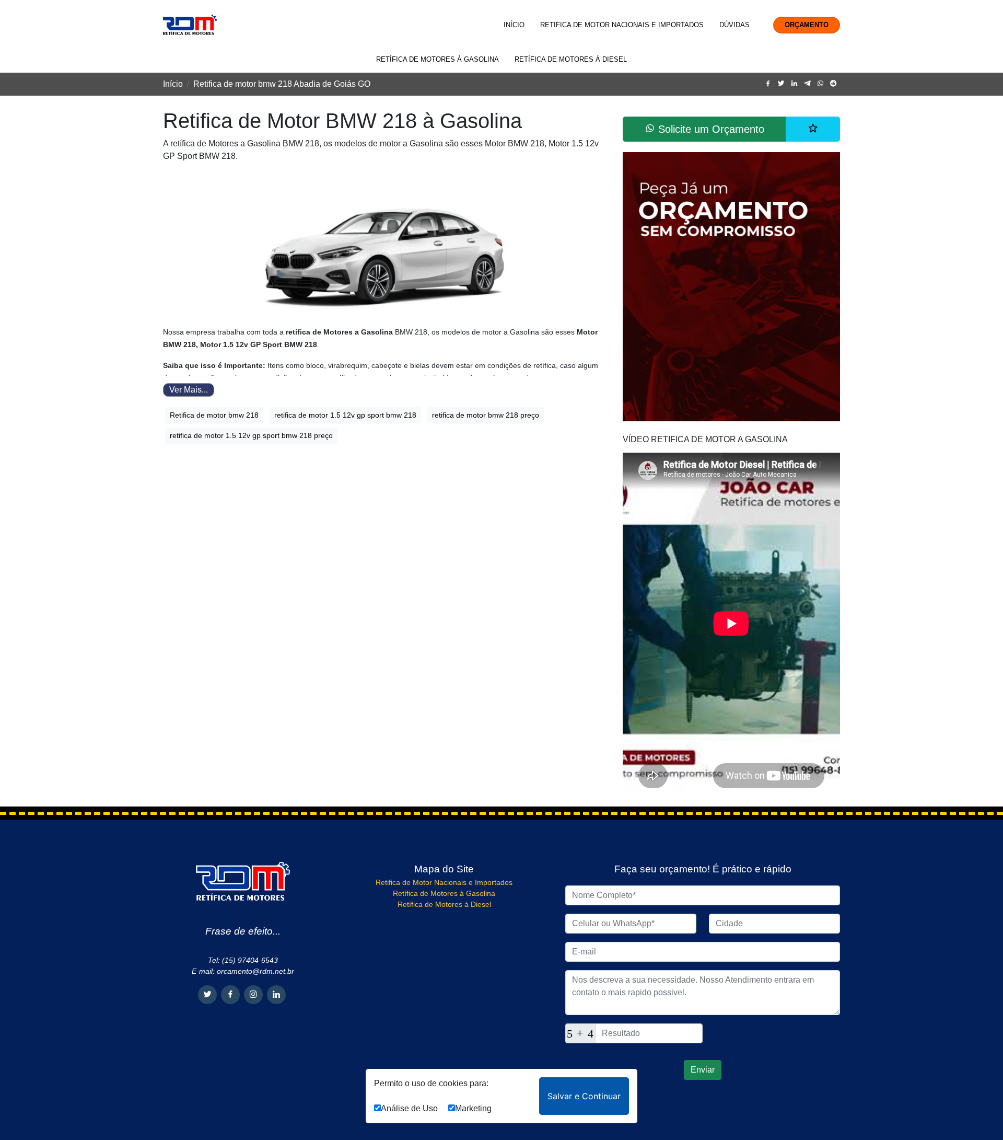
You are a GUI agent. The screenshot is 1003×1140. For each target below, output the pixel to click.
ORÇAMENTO (807, 25)
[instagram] (253, 994)
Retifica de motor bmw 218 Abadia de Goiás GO (281, 83)
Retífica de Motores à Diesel (571, 59)
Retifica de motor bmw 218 (214, 415)
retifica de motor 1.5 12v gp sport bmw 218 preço (251, 435)
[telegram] (807, 83)
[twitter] (781, 83)
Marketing (473, 1108)
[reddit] (833, 83)
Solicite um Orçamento (709, 129)
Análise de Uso (409, 1108)
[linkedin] (794, 83)
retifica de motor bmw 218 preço (485, 415)
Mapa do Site (444, 868)
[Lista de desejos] (813, 129)
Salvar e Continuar (584, 1096)
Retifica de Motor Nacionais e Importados (622, 25)
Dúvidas (734, 25)
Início (514, 25)
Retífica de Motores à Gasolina (437, 59)
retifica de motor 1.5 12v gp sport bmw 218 (345, 415)
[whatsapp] (820, 83)
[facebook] (768, 83)
